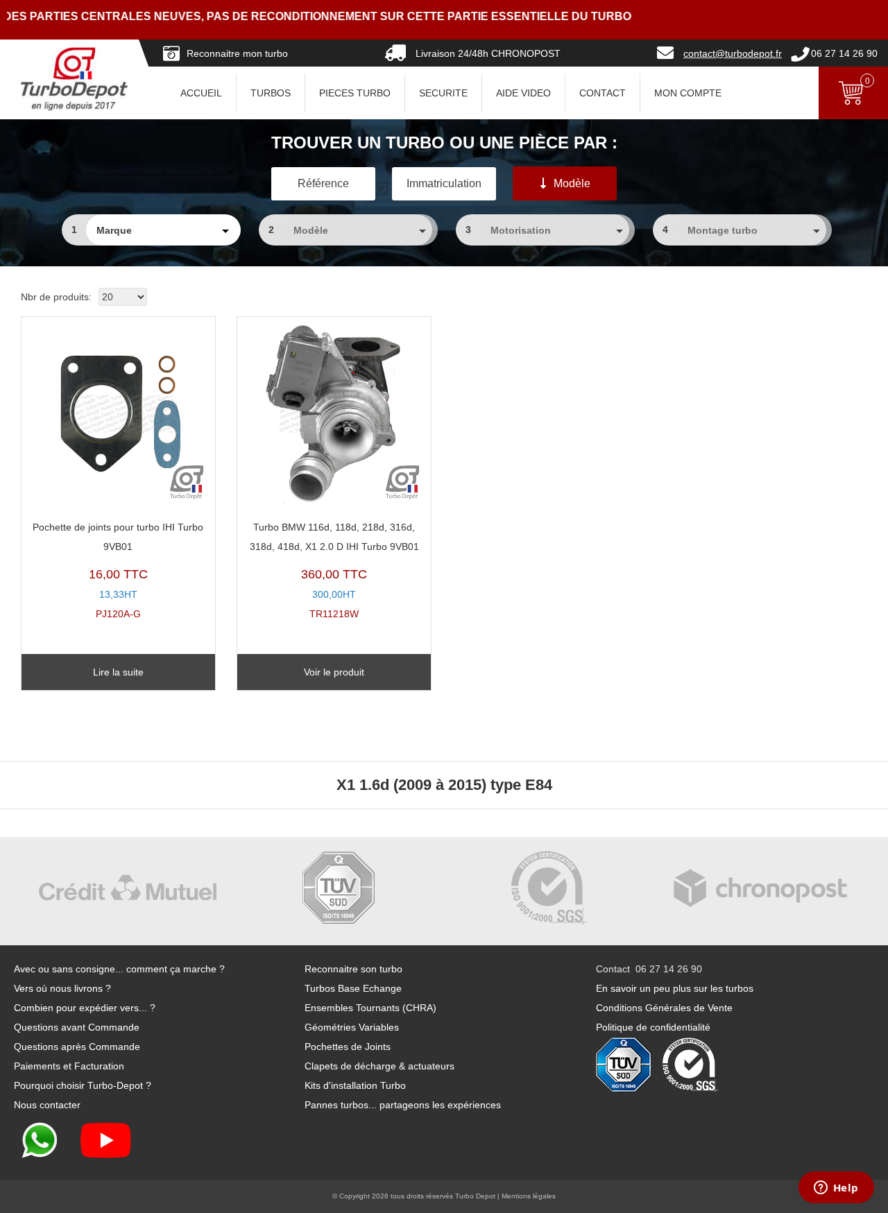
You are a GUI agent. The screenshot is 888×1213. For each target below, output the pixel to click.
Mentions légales (529, 1196)
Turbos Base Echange (353, 988)
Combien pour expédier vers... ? (84, 1007)
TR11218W (334, 570)
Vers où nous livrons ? (62, 988)
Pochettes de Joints (348, 1046)
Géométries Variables (352, 1027)
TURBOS (270, 92)
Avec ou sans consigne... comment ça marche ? (119, 968)
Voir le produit (334, 672)
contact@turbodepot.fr (732, 53)
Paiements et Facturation (69, 1066)
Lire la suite (118, 672)
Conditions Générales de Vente (664, 1007)
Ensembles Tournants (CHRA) (370, 1007)
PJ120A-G (118, 570)
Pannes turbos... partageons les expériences (403, 1104)
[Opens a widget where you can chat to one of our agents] (836, 1188)
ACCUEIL (201, 92)
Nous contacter (47, 1104)
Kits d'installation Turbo (355, 1085)
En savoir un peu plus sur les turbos (674, 988)
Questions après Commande (77, 1046)
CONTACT (602, 92)
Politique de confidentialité (653, 1027)
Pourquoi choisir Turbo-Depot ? (82, 1085)
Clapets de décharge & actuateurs (379, 1066)
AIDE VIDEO (523, 92)
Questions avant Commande (76, 1027)
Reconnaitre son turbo (353, 968)
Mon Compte (688, 92)
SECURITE (443, 92)
